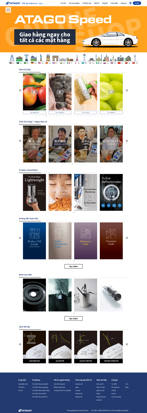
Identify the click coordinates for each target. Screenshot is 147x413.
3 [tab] (43, 116)
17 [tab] (91, 116)
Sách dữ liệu (101, 380)
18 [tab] (95, 116)
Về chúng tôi (115, 387)
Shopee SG (78, 393)
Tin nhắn (114, 384)
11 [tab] (70, 116)
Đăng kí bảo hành (59, 387)
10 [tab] (67, 116)
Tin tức (20, 390)
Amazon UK (79, 384)
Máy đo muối (100, 387)
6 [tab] (53, 116)
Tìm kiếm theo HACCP (39, 393)
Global (137, 3)
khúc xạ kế (99, 384)
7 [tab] (57, 116)
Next (127, 90)
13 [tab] (77, 116)
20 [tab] (101, 116)
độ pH (98, 393)
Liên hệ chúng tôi (59, 384)
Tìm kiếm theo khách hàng (40, 390)
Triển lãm (21, 387)
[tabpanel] (36, 93)
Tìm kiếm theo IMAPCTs (40, 397)
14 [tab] (81, 116)
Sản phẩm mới (23, 384)
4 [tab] (46, 116)
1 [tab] (36, 116)
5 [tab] (50, 116)
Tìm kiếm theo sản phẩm (40, 384)
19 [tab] (98, 116)
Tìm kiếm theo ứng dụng (40, 387)
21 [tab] (105, 116)
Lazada (77, 390)
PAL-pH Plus (85, 112)
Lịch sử (113, 393)
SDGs (127, 387)
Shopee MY (78, 397)
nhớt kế (99, 400)
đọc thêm (73, 266)
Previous (20, 90)
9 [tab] (64, 116)
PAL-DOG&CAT (60, 112)
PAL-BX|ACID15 (34, 112)
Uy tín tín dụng (116, 397)
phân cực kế (100, 390)
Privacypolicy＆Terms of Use (78, 410)
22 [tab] (108, 116)
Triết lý (113, 390)
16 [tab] (88, 116)
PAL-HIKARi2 (111, 112)
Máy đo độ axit (101, 397)
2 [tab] (39, 116)
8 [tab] (60, 116)
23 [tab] (112, 116)
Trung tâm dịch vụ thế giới (62, 390)
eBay (77, 387)
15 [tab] (84, 116)
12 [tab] (74, 116)
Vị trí (126, 384)
